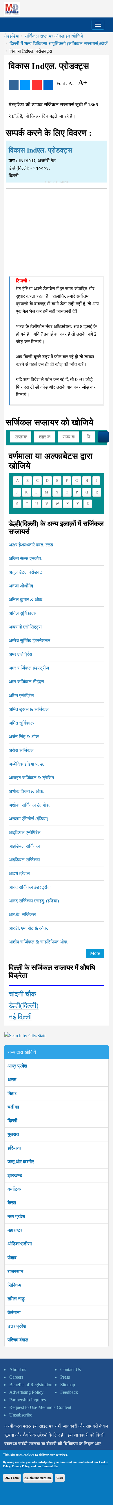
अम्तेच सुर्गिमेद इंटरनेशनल (29, 640)
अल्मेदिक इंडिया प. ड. (26, 764)
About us (17, 1369)
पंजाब (12, 1257)
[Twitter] (25, 85)
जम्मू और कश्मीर (21, 1161)
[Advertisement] (56, 225)
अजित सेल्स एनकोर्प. (25, 558)
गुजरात (13, 1134)
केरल (12, 1202)
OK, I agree (12, 1477)
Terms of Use (50, 1466)
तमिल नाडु (16, 1298)
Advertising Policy (26, 1392)
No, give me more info (38, 1477)
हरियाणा (14, 1147)
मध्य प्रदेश (16, 1216)
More (95, 953)
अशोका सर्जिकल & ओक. (29, 805)
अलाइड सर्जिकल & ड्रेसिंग (31, 777)
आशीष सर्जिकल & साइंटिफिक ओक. (38, 941)
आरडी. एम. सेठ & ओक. (28, 928)
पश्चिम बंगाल (18, 1339)
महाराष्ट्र (15, 1230)
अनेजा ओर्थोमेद (21, 585)
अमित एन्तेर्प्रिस (21, 695)
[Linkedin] (48, 85)
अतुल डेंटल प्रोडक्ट (25, 572)
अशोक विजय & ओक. (26, 791)
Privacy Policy (20, 1466)
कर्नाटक (14, 1189)
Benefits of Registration (30, 1384)
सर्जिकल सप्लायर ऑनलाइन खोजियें (54, 35)
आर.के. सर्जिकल (22, 914)
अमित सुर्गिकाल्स (22, 722)
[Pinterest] (37, 85)
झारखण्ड (15, 1175)
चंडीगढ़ (13, 1106)
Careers (16, 1377)
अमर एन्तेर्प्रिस (20, 654)
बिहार (12, 1093)
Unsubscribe (20, 1414)
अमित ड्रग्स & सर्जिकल (29, 709)
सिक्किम (14, 1285)
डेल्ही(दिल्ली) (24, 1005)
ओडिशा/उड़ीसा (20, 1243)
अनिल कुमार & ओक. (26, 599)
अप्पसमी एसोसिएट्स (25, 626)
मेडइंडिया (11, 35)
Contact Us (70, 1369)
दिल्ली (12, 1120)
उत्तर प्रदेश (17, 1326)
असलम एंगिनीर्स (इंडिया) (28, 818)
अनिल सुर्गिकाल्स (23, 613)
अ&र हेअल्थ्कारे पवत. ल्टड (31, 544)
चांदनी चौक (22, 994)
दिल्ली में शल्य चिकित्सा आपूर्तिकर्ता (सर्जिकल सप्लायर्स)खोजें (58, 43)
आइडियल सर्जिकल (24, 846)
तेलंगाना (14, 1312)
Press (65, 1377)
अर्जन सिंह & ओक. (24, 736)
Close (60, 1477)
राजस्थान (15, 1271)
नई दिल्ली (20, 1017)
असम (12, 1079)
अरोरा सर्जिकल (21, 750)
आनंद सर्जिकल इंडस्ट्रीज (29, 887)
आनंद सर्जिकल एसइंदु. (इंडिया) (34, 900)
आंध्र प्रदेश (17, 1065)
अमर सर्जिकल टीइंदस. (27, 681)
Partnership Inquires (27, 1399)
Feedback (69, 1392)
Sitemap (67, 1384)
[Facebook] (14, 85)
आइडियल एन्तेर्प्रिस (25, 832)
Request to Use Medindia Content (40, 1407)
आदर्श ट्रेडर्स (19, 873)
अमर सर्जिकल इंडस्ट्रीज (29, 667)
